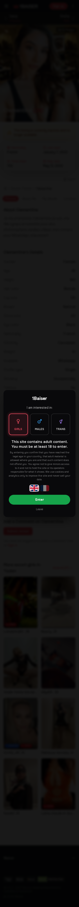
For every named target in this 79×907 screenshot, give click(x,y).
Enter (39, 500)
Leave (39, 509)
